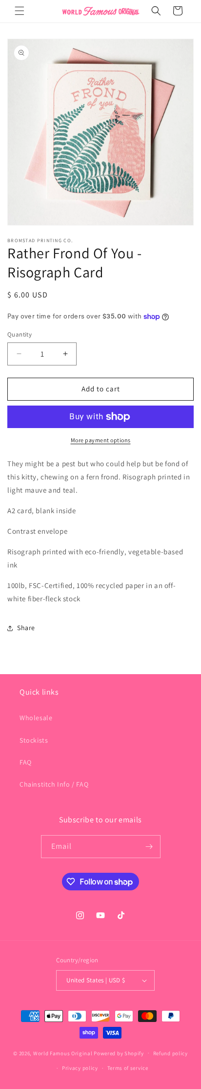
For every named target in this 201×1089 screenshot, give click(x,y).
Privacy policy (80, 1068)
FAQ (26, 762)
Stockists (34, 740)
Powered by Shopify (119, 1052)
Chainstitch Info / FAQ (54, 784)
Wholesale (36, 717)
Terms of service (127, 1068)
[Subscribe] (149, 846)
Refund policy (170, 1053)
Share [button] (26, 627)
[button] (19, 11)
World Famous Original (63, 1052)
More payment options (101, 440)
